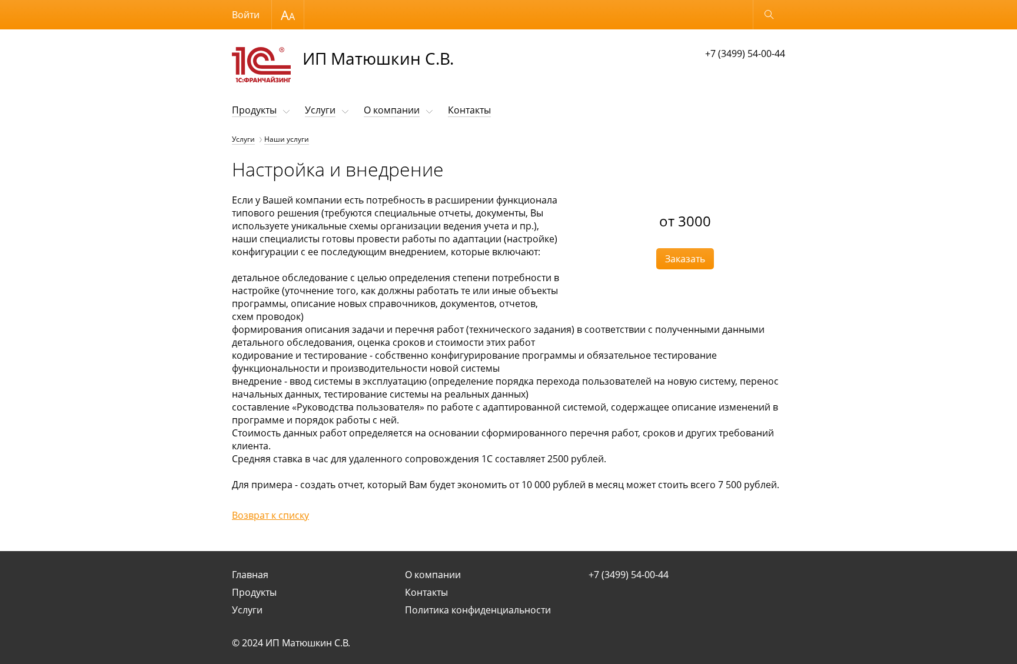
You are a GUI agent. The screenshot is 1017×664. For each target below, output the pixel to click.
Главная (250, 574)
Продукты (254, 110)
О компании (392, 110)
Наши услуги (286, 139)
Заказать (685, 258)
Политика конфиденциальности (478, 609)
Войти (246, 14)
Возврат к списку (270, 515)
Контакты (469, 110)
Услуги (320, 110)
